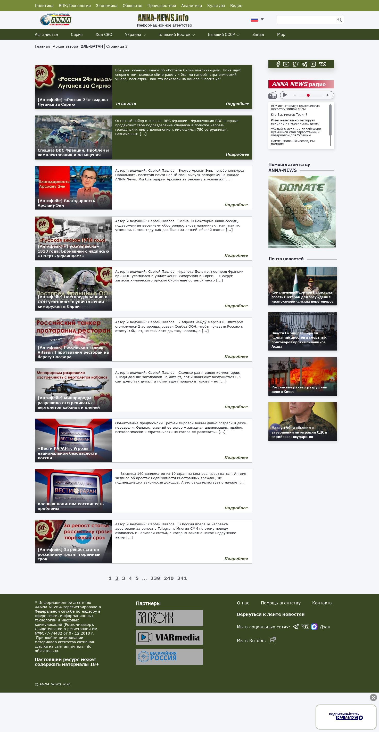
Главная (42, 46)
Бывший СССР (221, 34)
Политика (44, 5)
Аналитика (191, 5)
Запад (258, 34)
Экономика (107, 5)
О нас (243, 602)
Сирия (77, 34)
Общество (132, 5)
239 (155, 578)
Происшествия (161, 5)
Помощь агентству (281, 602)
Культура (216, 5)
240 (169, 578)
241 (182, 578)
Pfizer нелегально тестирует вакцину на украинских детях (295, 122)
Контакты (322, 602)
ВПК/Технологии (75, 5)
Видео (236, 5)
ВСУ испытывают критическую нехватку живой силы (295, 107)
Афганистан (46, 34)
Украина (133, 34)
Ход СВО (104, 34)
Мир (281, 34)
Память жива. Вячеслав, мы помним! (293, 142)
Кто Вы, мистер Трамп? (289, 114)
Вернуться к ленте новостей (271, 614)
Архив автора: (78, 46)
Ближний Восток (175, 34)
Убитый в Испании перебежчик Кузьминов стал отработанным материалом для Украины (296, 132)
